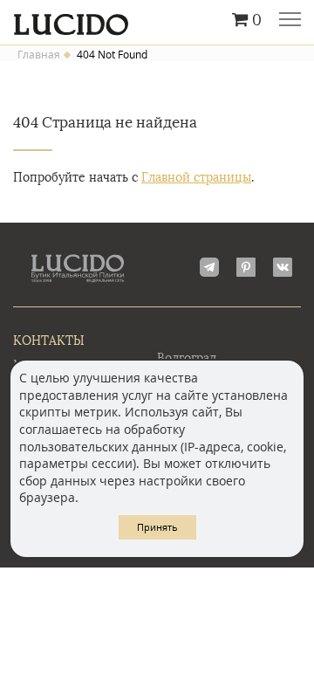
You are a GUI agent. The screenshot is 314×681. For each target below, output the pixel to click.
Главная (38, 55)
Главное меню (290, 21)
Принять (157, 526)
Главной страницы (196, 177)
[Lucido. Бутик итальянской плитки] (157, 20)
